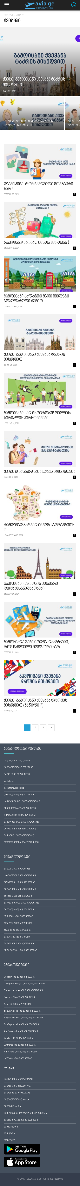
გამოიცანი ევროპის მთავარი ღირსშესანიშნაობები (31, 586)
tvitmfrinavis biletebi (14, 788)
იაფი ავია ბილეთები (17, 774)
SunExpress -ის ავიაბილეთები (21, 1024)
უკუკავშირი (11, 1127)
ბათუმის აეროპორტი (17, 1093)
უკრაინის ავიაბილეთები (19, 835)
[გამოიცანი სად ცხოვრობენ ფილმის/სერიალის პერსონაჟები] (40, 390)
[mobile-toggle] (6, 5)
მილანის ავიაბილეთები (19, 909)
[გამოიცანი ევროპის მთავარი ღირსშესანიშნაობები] (40, 561)
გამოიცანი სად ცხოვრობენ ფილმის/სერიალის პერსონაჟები (37, 416)
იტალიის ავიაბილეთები (19, 794)
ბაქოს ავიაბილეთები (17, 869)
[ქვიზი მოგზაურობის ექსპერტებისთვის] (40, 449)
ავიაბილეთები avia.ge (16, 1099)
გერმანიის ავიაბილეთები (20, 815)
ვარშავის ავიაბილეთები (19, 943)
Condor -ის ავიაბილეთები (19, 1038)
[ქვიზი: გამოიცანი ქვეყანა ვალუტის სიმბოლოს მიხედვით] (32, 120)
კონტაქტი (9, 1140)
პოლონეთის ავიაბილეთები (21, 842)
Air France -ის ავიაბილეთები (21, 1031)
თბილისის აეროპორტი (18, 1079)
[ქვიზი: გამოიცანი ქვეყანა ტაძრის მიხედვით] (40, 61)
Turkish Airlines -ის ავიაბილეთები (23, 990)
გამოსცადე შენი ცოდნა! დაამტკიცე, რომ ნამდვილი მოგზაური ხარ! (36, 645)
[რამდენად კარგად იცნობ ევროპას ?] (40, 220)
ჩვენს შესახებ (12, 1106)
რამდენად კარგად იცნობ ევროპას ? (36, 243)
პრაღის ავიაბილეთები (18, 923)
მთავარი (8, 15)
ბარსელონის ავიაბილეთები (21, 903)
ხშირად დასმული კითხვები (21, 1120)
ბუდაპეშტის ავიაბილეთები (20, 950)
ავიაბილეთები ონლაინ (18, 767)
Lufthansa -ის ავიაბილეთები (20, 1045)
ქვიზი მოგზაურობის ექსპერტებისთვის (40, 472)
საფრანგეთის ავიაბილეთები (22, 801)
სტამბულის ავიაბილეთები (20, 875)
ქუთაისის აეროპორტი (17, 1086)
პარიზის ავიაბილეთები (18, 916)
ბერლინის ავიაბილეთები (20, 889)
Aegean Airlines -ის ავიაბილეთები (23, 1017)
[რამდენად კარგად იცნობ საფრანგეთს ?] (40, 503)
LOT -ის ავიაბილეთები (18, 1058)
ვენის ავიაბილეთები (17, 937)
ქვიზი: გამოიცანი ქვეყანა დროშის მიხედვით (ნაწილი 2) (35, 703)
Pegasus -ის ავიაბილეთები (19, 997)
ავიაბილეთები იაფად (17, 760)
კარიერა (9, 1133)
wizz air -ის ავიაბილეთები (19, 977)
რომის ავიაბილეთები (17, 930)
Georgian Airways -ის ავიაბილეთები (24, 983)
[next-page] (51, 727)
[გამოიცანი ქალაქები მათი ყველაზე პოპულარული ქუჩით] (40, 274)
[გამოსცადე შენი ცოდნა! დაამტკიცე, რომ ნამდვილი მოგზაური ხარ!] (40, 620)
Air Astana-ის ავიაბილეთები (20, 1051)
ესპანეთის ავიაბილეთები (20, 808)
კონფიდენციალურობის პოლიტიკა (25, 1113)
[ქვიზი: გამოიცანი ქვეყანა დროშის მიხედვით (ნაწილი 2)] (40, 678)
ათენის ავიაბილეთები (18, 896)
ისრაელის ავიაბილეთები (20, 828)
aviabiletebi (9, 781)
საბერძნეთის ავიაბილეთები (21, 822)
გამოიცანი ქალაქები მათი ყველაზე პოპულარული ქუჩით (36, 299)
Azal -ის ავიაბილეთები (17, 1004)
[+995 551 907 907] (75, 6)
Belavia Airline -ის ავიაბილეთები (22, 1011)
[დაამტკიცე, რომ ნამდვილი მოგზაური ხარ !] (40, 161)
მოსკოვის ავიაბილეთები (19, 882)
